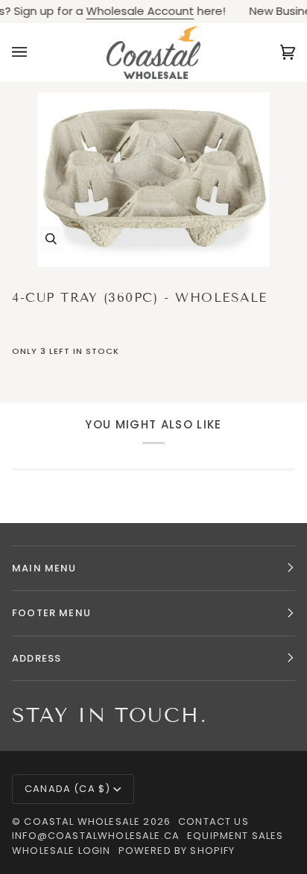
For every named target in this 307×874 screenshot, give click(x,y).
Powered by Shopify (176, 850)
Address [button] (36, 658)
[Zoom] (153, 179)
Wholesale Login (61, 850)
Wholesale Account (134, 11)
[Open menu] (34, 52)
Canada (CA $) (67, 789)
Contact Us (213, 821)
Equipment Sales (235, 836)
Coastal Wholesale (82, 821)
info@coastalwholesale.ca (96, 836)
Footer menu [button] (51, 613)
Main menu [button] (44, 568)
